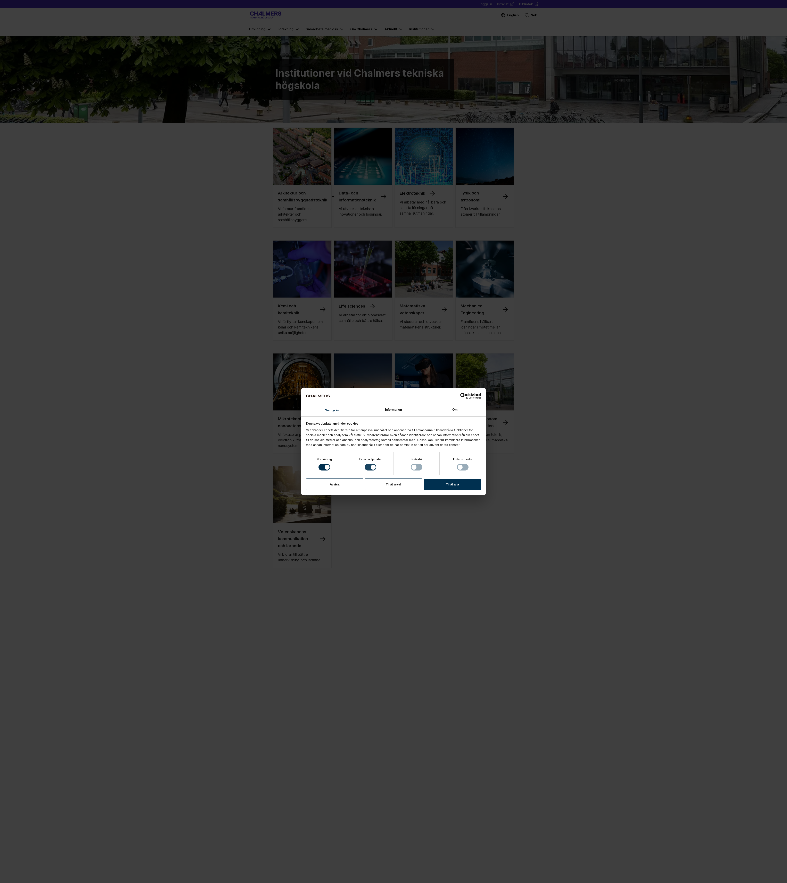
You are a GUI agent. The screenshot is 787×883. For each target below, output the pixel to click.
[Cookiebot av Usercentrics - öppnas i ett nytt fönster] (463, 396)
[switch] (370, 467)
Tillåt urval (393, 484)
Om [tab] (454, 409)
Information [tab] (393, 409)
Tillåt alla (452, 484)
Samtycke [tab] (332, 410)
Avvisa (334, 484)
